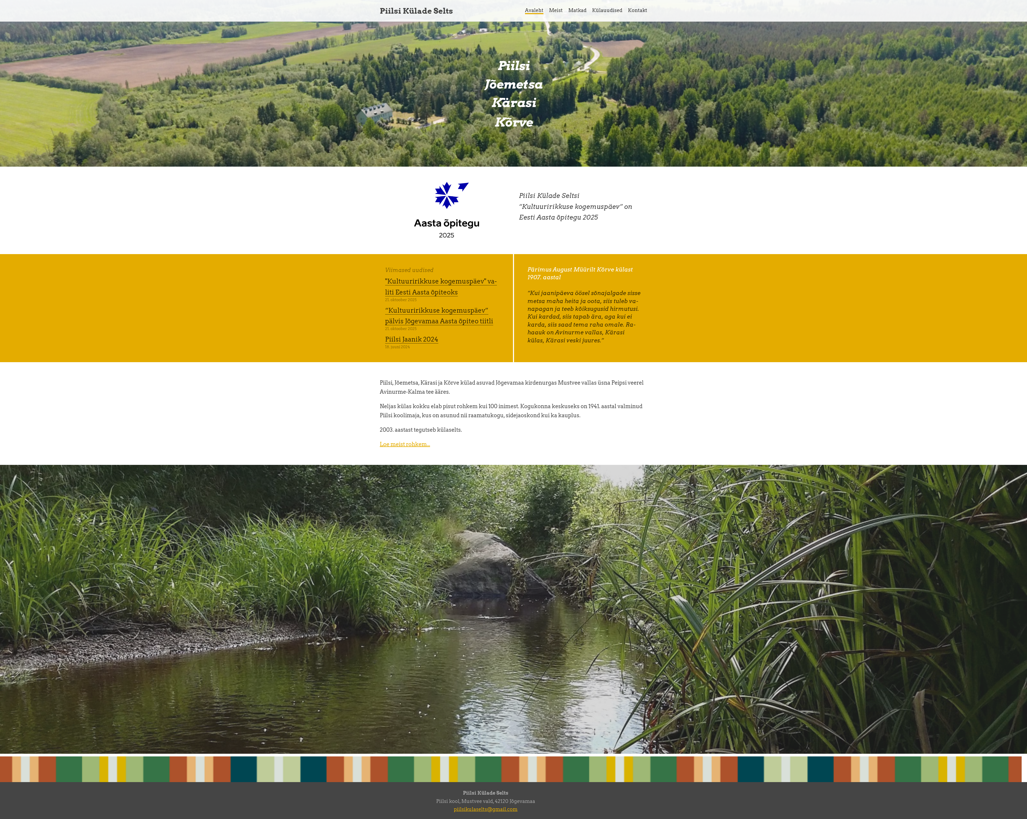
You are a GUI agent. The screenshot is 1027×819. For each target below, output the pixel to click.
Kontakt (637, 10)
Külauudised (607, 10)
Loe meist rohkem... (405, 444)
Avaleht (534, 10)
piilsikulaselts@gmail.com (486, 809)
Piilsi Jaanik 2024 (411, 339)
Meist (556, 10)
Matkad (577, 10)
